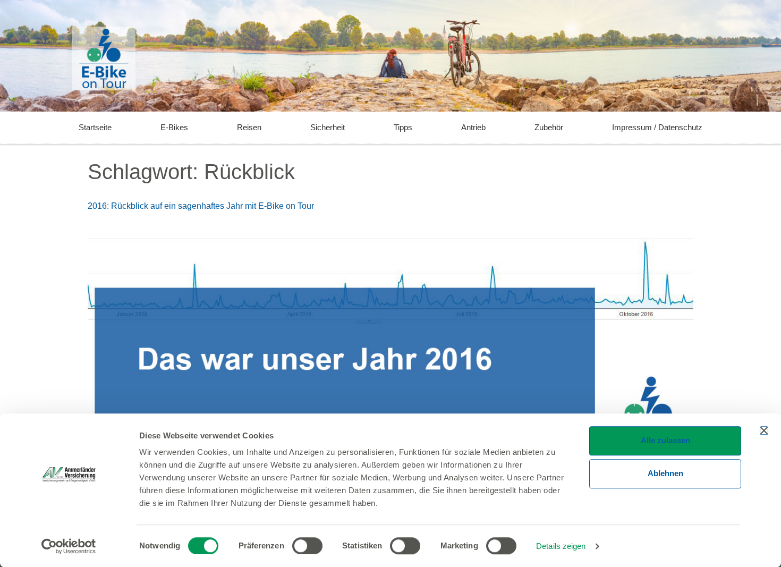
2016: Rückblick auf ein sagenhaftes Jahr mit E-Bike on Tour (201, 205)
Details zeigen (560, 546)
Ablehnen (665, 473)
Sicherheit (327, 127)
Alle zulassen (665, 440)
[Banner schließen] (764, 430)
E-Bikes (174, 127)
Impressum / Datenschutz (657, 127)
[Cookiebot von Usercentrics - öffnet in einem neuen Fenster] (68, 546)
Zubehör (548, 127)
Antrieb (473, 127)
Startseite (95, 127)
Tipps (403, 127)
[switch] (307, 545)
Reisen (249, 127)
